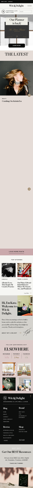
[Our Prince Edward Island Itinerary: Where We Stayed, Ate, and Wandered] (24, 270)
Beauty (4, 98)
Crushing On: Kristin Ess (12, 101)
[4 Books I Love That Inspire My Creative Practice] (9, 270)
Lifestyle (4, 279)
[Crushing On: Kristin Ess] (16, 78)
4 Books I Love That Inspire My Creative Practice (8, 285)
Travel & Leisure (22, 279)
